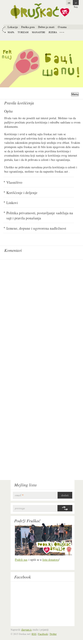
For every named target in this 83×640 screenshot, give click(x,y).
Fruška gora (28, 27)
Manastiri (38, 32)
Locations (62, 32)
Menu (75, 94)
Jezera (53, 32)
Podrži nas (21, 560)
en (69, 2)
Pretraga (20, 508)
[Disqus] (41, 315)
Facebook (22, 577)
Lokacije (13, 27)
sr (76, 2)
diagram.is (26, 629)
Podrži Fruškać (27, 520)
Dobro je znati (46, 27)
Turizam (23, 32)
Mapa (11, 32)
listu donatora (50, 560)
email (19, 495)
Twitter (53, 634)
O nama (62, 27)
